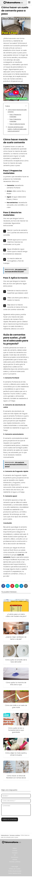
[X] (8, 586)
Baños (15, 848)
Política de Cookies (14, 869)
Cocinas (14, 850)
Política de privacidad (14, 871)
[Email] (26, 586)
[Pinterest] (12, 586)
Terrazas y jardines (14, 862)
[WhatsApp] (17, 586)
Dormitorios (14, 857)
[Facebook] (3, 586)
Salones (14, 859)
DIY (15, 855)
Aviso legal (15, 866)
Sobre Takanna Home (14, 873)
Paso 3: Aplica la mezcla (17, 124)
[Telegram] (21, 586)
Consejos (14, 853)
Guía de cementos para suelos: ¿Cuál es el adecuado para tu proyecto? (17, 129)
